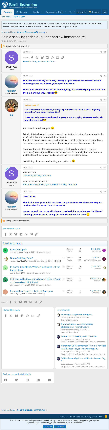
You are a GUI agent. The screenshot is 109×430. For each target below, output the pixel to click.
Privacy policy (91, 416)
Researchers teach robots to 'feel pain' (31, 291)
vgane (12, 273)
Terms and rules (76, 416)
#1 (105, 52)
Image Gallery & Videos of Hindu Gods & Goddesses (83, 341)
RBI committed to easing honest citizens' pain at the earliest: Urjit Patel (35, 280)
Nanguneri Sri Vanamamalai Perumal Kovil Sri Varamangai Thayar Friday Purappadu (83, 347)
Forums (7, 11)
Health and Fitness (43, 252)
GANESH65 (96, 293)
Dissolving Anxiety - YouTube (37, 175)
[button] (29, 12)
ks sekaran (96, 251)
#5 (105, 191)
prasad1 (97, 281)
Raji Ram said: (30, 105)
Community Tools (54, 11)
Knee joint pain (18, 249)
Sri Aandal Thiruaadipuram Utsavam (79, 336)
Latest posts (63, 310)
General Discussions (69, 320)
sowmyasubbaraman (92, 260)
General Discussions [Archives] (40, 261)
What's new (21, 11)
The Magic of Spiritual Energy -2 (76, 314)
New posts (5, 16)
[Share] (101, 52)
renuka (13, 261)
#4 (105, 167)
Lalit (11, 294)
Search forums (19, 16)
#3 (105, 100)
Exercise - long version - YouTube (39, 61)
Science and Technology (36, 294)
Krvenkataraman (16, 252)
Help (101, 416)
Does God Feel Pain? (21, 258)
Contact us (63, 416)
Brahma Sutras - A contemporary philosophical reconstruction (77, 325)
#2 (105, 76)
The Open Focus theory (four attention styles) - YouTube (50, 184)
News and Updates (43, 285)
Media (36, 11)
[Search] (105, 12)
